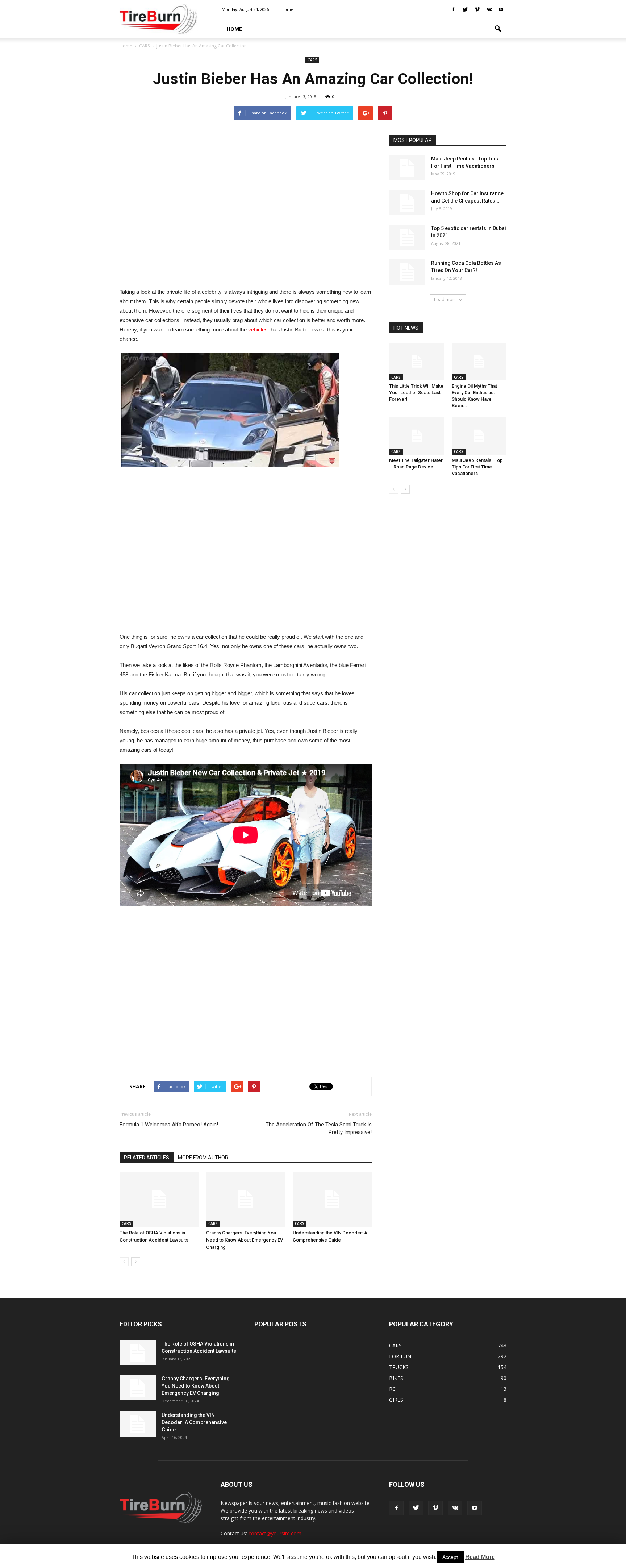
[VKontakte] (489, 9)
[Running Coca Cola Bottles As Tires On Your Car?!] (407, 272)
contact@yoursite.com (275, 1533)
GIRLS (396, 1399)
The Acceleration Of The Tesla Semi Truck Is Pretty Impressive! (319, 1128)
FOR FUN (400, 1356)
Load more (445, 299)
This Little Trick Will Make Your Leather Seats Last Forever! (416, 392)
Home (126, 46)
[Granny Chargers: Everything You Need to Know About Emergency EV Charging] (245, 1199)
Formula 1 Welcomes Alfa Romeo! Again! (169, 1124)
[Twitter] (465, 9)
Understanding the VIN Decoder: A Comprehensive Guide (194, 1422)
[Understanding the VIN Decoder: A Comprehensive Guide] (332, 1199)
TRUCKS (399, 1367)
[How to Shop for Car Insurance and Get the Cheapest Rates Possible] (407, 202)
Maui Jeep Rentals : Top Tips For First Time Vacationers (477, 467)
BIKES (396, 1378)
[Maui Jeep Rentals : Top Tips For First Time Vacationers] (407, 167)
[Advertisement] (246, 207)
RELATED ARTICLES (146, 1157)
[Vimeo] (477, 9)
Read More (480, 1557)
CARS (312, 59)
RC (392, 1388)
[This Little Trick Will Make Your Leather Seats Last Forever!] (416, 361)
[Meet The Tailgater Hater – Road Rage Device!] (416, 436)
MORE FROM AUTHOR (203, 1157)
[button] (497, 29)
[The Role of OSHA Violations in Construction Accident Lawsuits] (159, 1199)
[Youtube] (501, 9)
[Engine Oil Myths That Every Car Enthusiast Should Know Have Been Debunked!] (479, 361)
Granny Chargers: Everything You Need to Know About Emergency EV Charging (244, 1240)
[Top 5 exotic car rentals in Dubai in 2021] (407, 237)
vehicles (258, 329)
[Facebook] (453, 9)
